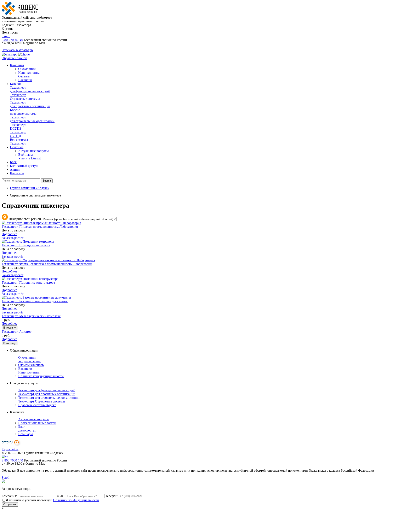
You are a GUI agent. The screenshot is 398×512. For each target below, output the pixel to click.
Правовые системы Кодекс (37, 405)
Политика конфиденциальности (41, 376)
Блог (13, 162)
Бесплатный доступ (24, 165)
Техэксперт (19, 141)
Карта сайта (10, 449)
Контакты (17, 173)
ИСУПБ (18, 126)
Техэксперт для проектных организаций (46, 394)
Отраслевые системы (25, 96)
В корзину (9, 327)
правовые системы (23, 111)
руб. (6, 36)
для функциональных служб (30, 89)
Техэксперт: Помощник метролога (26, 245)
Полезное (16, 147)
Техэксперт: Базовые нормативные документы (35, 301)
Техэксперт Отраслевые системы (41, 401)
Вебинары (25, 154)
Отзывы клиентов (31, 365)
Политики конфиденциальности (76, 500)
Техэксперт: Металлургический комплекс (31, 316)
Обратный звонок (14, 58)
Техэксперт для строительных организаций (49, 397)
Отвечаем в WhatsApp (17, 50)
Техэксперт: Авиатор (17, 331)
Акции (15, 169)
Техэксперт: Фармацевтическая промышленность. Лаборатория (47, 264)
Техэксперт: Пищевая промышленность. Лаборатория (40, 226)
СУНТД (18, 134)
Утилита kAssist (29, 158)
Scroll (5, 477)
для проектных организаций (30, 104)
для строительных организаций (32, 119)
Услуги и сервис (29, 361)
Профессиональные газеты (37, 423)
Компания (17, 65)
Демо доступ (27, 430)
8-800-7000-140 (12, 40)
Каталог (15, 84)
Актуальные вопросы (33, 151)
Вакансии (25, 80)
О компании (27, 69)
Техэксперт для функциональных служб (46, 390)
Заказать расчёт (12, 238)
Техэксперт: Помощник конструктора (28, 282)
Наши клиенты (29, 72)
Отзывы (24, 76)
